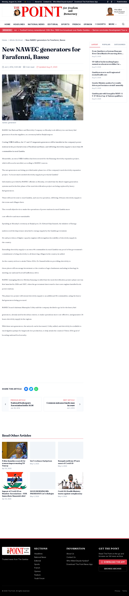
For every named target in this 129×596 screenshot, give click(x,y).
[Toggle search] (123, 24)
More (112, 24)
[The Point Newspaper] (111, 2)
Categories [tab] (119, 44)
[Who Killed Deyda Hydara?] (116, 12)
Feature (37, 575)
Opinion (88, 24)
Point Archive (122, 2)
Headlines (19, 24)
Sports (65, 24)
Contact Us (47, 2)
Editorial (53, 24)
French (76, 24)
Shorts (101, 24)
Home (7, 24)
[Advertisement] (42, 361)
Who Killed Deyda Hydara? (63, 2)
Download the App (114, 562)
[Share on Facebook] (26, 389)
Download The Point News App (86, 2)
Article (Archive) (16, 40)
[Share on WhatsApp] (36, 389)
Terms (124, 591)
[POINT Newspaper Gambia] (108, 2)
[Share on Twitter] (31, 389)
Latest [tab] (94, 44)
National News (36, 24)
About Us (38, 2)
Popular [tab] (106, 44)
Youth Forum (39, 578)
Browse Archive (112, 569)
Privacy (117, 591)
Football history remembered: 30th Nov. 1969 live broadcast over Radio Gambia (40, 30)
